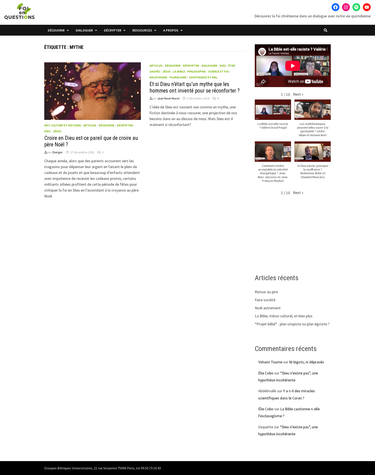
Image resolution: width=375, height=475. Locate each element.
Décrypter (112, 30)
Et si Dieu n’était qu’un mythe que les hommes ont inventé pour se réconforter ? (195, 87)
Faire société (265, 299)
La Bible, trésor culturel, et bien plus (283, 315)
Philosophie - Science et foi (208, 71)
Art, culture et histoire (62, 125)
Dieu (47, 131)
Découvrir (56, 30)
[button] (298, 94)
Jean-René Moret (168, 98)
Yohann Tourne (270, 361)
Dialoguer (84, 30)
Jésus (57, 131)
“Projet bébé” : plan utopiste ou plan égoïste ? (292, 323)
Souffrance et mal (203, 77)
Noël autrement (268, 307)
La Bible (179, 71)
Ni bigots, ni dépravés (306, 361)
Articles (89, 125)
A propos (170, 30)
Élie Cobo (265, 373)
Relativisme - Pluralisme (168, 77)
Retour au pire (266, 291)
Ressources (142, 30)
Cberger (57, 152)
